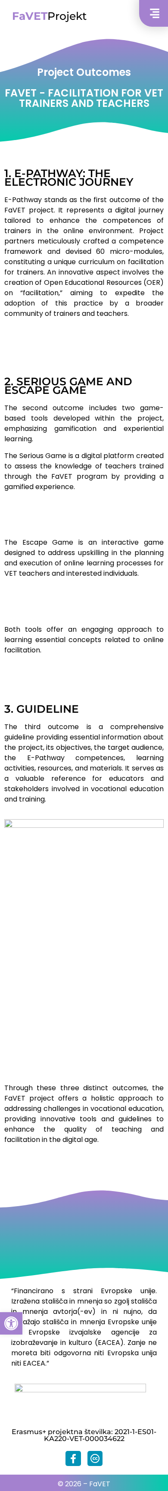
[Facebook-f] (73, 1458)
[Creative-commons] (95, 1458)
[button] (11, 1323)
